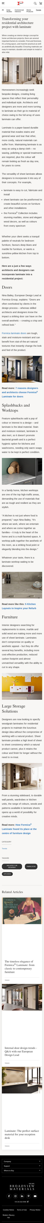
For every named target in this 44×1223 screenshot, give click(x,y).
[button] (40, 3)
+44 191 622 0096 (20, 1183)
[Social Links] (9, 1178)
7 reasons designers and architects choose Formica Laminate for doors (20, 394)
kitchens (6, 863)
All (3, 10)
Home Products (29, 10)
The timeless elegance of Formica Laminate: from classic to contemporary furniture (22, 954)
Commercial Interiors (19, 10)
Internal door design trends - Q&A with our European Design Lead (21, 1036)
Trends (38, 10)
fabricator (28, 856)
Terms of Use (22, 1192)
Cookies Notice (8, 1192)
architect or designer (11, 856)
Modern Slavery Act (8, 1197)
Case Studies (9, 10)
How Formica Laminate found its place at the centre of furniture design (19, 819)
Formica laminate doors (14, 334)
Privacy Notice (35, 1192)
